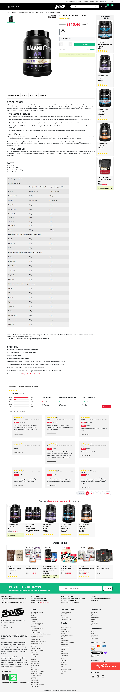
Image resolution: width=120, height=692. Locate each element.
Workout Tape (35, 686)
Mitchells (63, 646)
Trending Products (66, 619)
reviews (71, 18)
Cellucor (63, 649)
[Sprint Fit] (60, 7)
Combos (33, 626)
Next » (108, 493)
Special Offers (65, 614)
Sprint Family (94, 1)
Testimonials (94, 638)
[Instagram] (93, 676)
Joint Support (34, 656)
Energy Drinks (34, 630)
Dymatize (63, 637)
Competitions (94, 615)
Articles (86, 1)
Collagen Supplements (37, 643)
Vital (62, 673)
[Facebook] (98, 676)
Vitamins (33, 645)
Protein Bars (34, 619)
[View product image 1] (11, 19)
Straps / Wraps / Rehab (37, 684)
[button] (13, 7)
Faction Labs (64, 655)
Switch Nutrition (65, 640)
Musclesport (64, 653)
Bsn (62, 651)
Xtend (62, 666)
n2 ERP (74, 690)
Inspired (63, 657)
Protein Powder (23, 12)
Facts (24, 95)
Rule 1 (62, 638)
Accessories (34, 668)
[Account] (102, 6)
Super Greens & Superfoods (38, 641)
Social (92, 633)
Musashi (63, 626)
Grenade (63, 671)
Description (13, 95)
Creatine (33, 615)
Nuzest (63, 633)
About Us (103, 1)
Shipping (110, 1)
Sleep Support (35, 661)
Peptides (33, 659)
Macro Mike (64, 664)
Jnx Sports (64, 658)
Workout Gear (34, 669)
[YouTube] (103, 676)
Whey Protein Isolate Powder (36, 12)
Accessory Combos (36, 673)
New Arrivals (64, 617)
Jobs (92, 621)
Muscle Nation (65, 648)
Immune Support (35, 654)
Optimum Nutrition (66, 627)
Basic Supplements (66, 669)
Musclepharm (64, 644)
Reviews (43, 95)
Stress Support (35, 665)
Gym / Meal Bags (35, 682)
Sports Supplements (12, 12)
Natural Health (35, 639)
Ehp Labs (63, 629)
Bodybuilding (34, 679)
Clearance (63, 615)
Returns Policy (95, 617)
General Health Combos (37, 650)
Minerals (33, 658)
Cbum (62, 668)
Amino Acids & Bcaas (37, 623)
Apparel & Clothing (36, 675)
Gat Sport (63, 660)
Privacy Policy (94, 623)
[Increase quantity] (70, 44)
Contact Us (94, 612)
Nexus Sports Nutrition (67, 635)
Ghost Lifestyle (65, 631)
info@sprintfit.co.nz (44, 602)
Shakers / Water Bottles (37, 671)
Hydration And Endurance (38, 625)
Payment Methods (96, 614)
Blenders (33, 677)
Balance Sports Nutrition (60, 501)
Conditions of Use (96, 625)
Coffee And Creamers (37, 647)
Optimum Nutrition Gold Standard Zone (41, 634)
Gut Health (34, 652)
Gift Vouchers (34, 680)
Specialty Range (35, 663)
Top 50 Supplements (37, 636)
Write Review (106, 407)
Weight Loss (34, 621)
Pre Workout (34, 617)
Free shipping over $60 (15, 2)
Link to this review (18, 434)
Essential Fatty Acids (36, 648)
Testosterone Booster (37, 628)
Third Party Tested (35, 632)
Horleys (63, 662)
